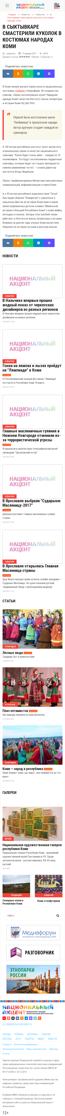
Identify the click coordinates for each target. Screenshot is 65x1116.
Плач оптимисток (15, 711)
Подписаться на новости (18, 1024)
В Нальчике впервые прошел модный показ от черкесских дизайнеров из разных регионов (30, 305)
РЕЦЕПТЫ (29, 1039)
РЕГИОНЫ (19, 1034)
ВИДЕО (41, 1039)
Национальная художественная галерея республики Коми (32, 847)
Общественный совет (36, 1049)
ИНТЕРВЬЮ (32, 1034)
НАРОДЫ (7, 1034)
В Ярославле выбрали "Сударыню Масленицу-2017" (32, 503)
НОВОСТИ (52, 1039)
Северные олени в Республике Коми (13, 902)
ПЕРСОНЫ (7, 1039)
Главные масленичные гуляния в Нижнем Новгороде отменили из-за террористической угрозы (32, 435)
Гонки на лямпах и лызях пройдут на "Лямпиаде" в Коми (32, 367)
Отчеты (6, 1053)
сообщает (20, 90)
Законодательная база (13, 1049)
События (9, 296)
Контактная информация (26, 1044)
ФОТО (18, 1039)
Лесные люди (13, 653)
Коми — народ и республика (23, 769)
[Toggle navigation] (7, 5)
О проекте (7, 1044)
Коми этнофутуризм (48, 900)
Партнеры (53, 1049)
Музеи (8, 839)
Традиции (16, 895)
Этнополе (10, 704)
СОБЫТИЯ (45, 1034)
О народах (10, 646)
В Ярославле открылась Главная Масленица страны (30, 568)
